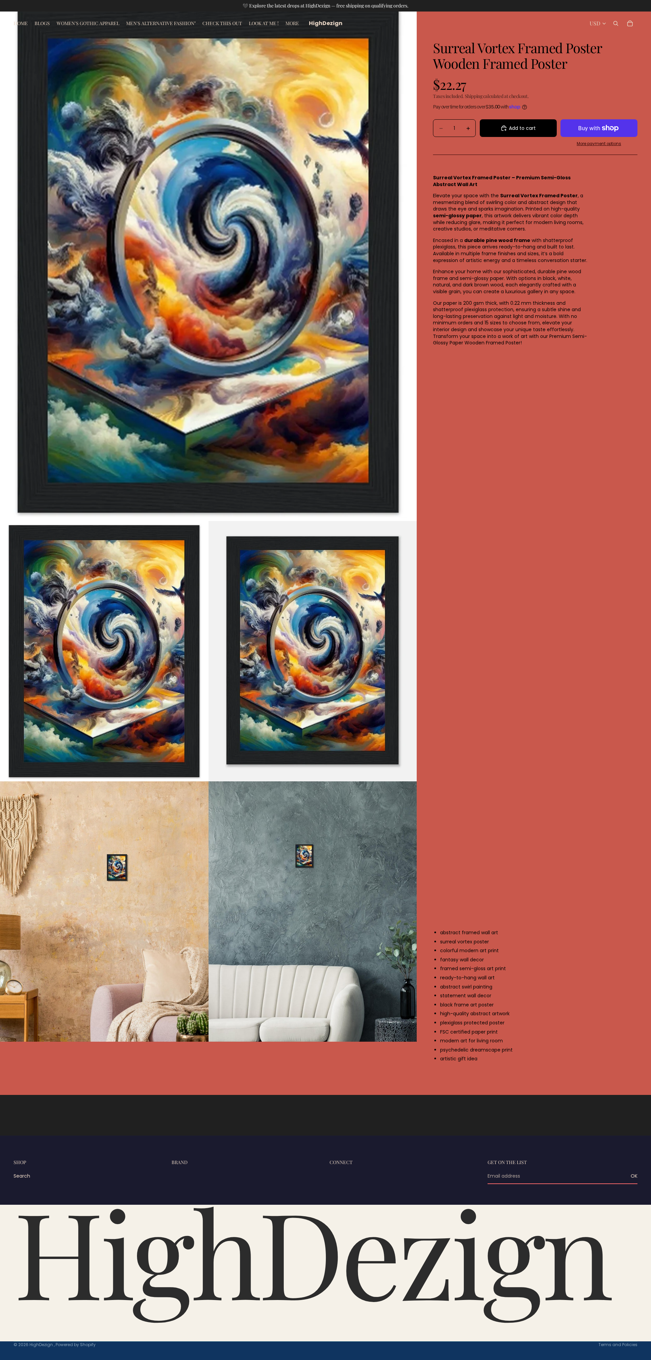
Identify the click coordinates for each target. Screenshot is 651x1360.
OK (634, 1175)
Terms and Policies (617, 1344)
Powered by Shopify (76, 1344)
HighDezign (41, 1344)
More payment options (599, 143)
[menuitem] (292, 23)
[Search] (615, 23)
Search (22, 1175)
